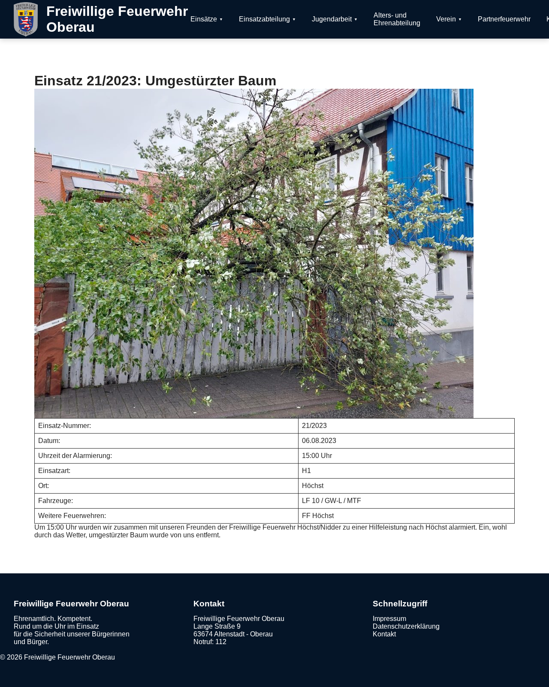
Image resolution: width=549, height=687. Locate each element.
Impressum (389, 618)
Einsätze (203, 19)
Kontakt (384, 634)
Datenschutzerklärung (406, 626)
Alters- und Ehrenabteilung (397, 19)
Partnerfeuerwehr (504, 19)
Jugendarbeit (332, 19)
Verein (446, 19)
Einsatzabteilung (264, 19)
